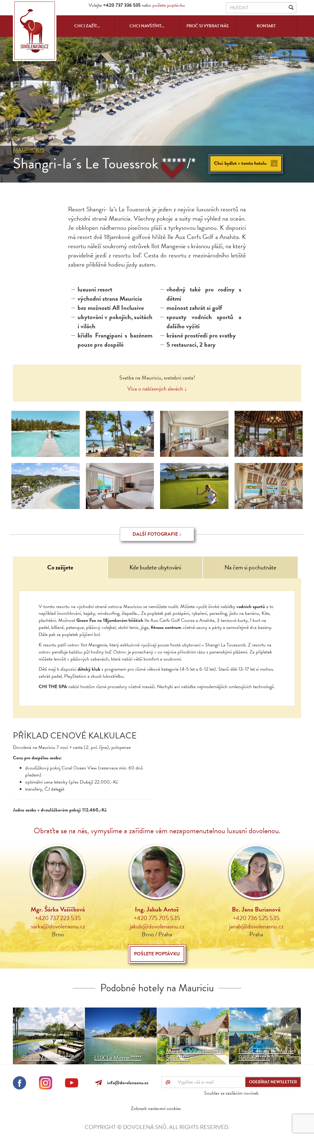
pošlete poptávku (168, 5)
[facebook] (19, 1083)
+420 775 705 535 (157, 918)
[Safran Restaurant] (269, 434)
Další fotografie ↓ (157, 534)
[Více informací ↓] (172, 170)
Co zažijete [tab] (60, 567)
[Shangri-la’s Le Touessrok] (45, 434)
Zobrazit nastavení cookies (156, 1108)
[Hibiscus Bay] (45, 486)
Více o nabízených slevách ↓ (157, 388)
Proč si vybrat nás (207, 26)
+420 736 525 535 (256, 918)
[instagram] (45, 1083)
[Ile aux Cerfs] (194, 486)
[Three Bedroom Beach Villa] (120, 434)
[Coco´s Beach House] (269, 486)
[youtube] (71, 1083)
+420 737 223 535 (58, 918)
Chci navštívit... (146, 26)
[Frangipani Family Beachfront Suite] (194, 434)
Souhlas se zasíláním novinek (231, 1093)
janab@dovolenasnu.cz (256, 926)
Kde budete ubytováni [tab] (155, 567)
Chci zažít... (87, 26)
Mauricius (28, 149)
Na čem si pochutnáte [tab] (250, 567)
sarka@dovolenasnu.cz (58, 926)
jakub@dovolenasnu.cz (157, 926)
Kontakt (266, 26)
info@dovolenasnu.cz (126, 1082)
